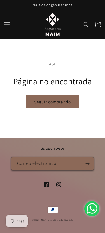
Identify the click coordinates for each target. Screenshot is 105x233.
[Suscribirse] (87, 163)
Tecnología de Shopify (60, 219)
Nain (43, 219)
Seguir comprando (52, 101)
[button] (7, 24)
